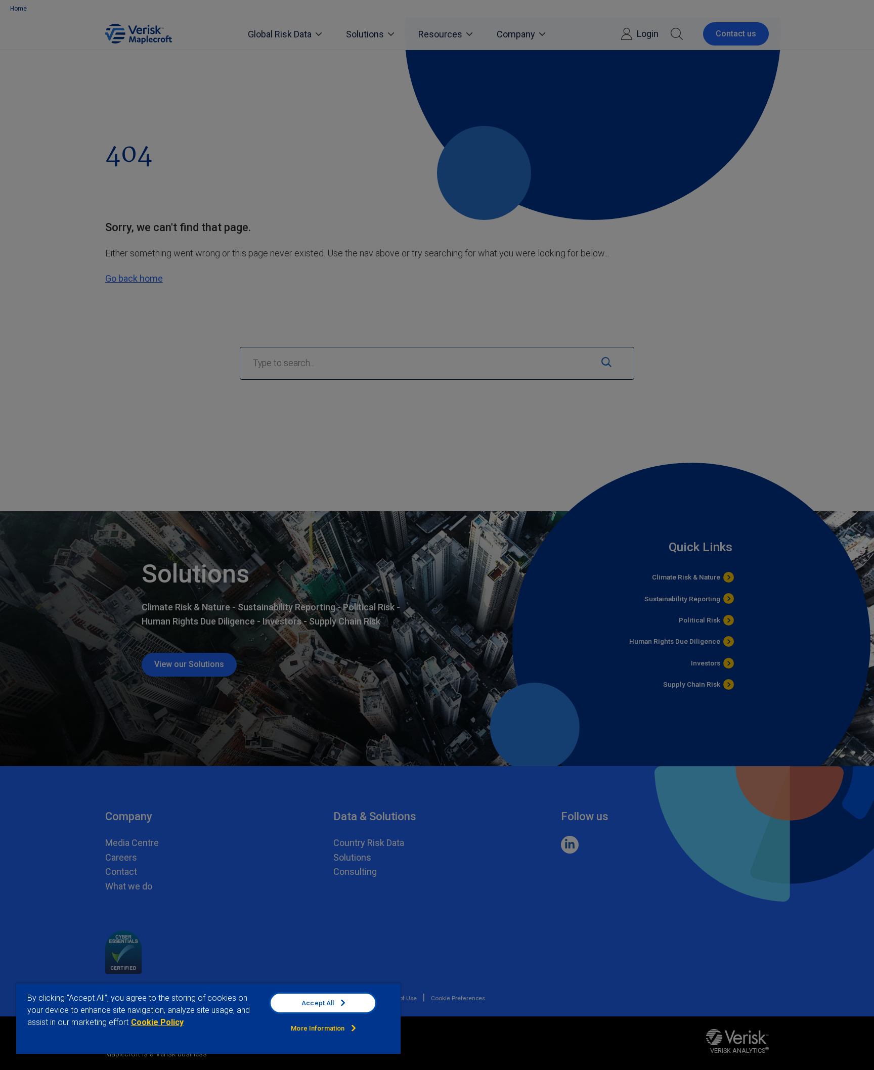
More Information (317, 1028)
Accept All (317, 1003)
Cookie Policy (157, 1022)
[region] (208, 1018)
